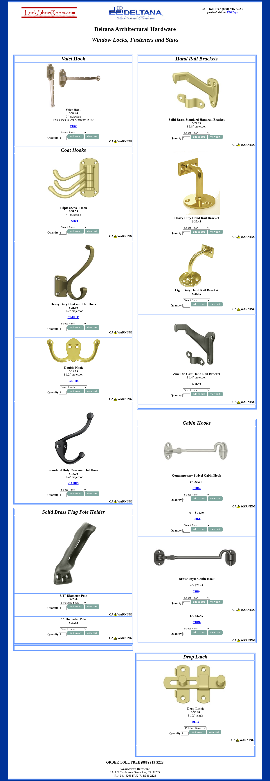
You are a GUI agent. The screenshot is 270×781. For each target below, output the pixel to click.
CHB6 (197, 622)
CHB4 (197, 591)
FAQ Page (232, 12)
